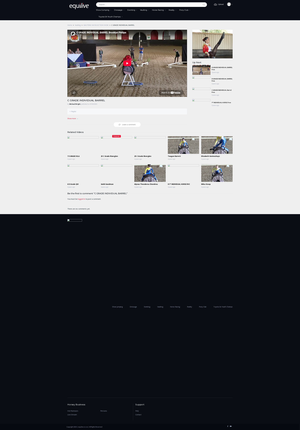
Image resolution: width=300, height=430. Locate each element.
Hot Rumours (72, 411)
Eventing (131, 10)
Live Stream (72, 414)
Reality (171, 10)
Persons (103, 411)
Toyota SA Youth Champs (110, 17)
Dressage (118, 10)
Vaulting (143, 10)
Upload (221, 4)
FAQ (137, 411)
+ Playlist (72, 111)
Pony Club (183, 10)
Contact (138, 414)
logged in (81, 199)
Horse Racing (158, 10)
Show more (71, 118)
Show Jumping (102, 10)
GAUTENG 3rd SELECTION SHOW (96, 25)
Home (69, 25)
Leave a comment (129, 124)
